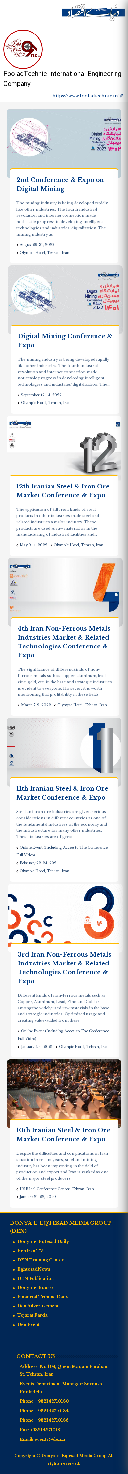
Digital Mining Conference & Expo (65, 341)
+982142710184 (52, 1410)
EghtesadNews (33, 1269)
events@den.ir (50, 1439)
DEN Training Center (40, 1260)
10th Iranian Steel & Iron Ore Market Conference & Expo (63, 1135)
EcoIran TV (30, 1250)
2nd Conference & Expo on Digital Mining (60, 184)
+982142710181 (46, 1429)
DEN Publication (35, 1278)
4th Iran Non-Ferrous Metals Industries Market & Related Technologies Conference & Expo (64, 642)
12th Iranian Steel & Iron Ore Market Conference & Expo (63, 491)
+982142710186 (52, 1420)
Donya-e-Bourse (35, 1287)
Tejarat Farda (32, 1315)
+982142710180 (52, 1401)
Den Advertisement (38, 1306)
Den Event (28, 1324)
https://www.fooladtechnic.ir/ (86, 96)
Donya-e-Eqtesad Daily (43, 1241)
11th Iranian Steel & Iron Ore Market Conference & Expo (62, 793)
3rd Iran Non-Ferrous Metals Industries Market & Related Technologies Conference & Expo (64, 968)
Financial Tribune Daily (42, 1296)
